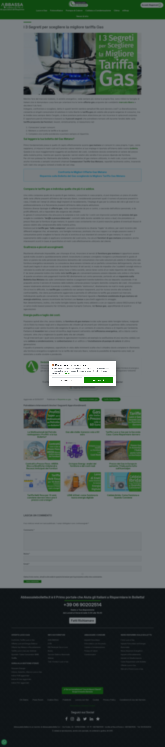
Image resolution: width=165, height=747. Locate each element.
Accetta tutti (98, 380)
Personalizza (66, 380)
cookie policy (67, 373)
